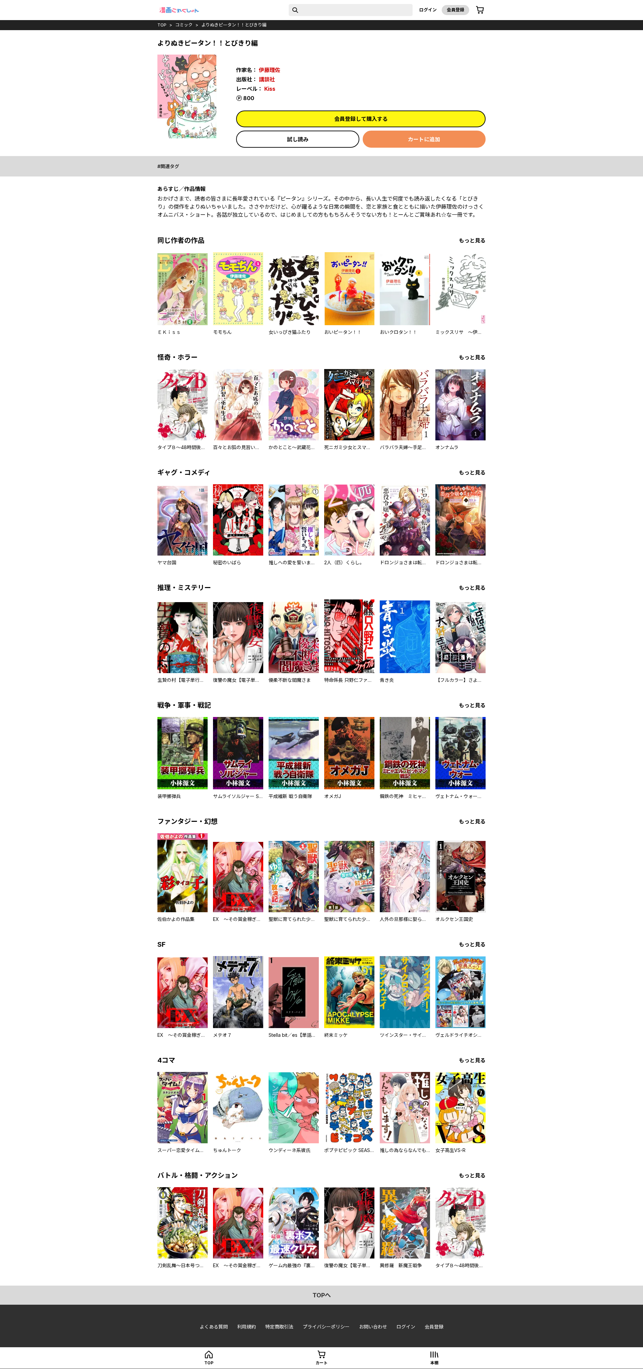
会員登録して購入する (361, 119)
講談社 (267, 79)
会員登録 (455, 9)
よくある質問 (214, 1326)
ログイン (428, 9)
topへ (321, 1295)
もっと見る (472, 240)
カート (321, 1362)
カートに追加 (424, 139)
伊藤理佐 (269, 70)
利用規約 (246, 1326)
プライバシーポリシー (326, 1326)
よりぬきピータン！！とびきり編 (234, 24)
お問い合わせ (373, 1326)
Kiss (269, 88)
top (161, 24)
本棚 (434, 1362)
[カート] (480, 10)
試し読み (297, 139)
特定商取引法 (279, 1326)
